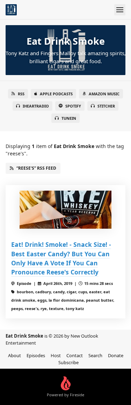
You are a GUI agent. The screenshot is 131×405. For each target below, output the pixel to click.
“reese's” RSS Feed (36, 168)
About (14, 355)
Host (56, 355)
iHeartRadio (36, 106)
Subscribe (68, 362)
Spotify (73, 106)
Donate (115, 355)
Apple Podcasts (56, 93)
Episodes (36, 355)
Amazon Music (104, 93)
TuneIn (68, 118)
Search (95, 355)
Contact (74, 355)
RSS (21, 93)
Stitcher (106, 106)
